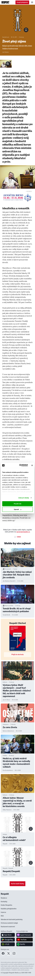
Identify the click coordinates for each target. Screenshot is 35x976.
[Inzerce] (17, 197)
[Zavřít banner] (32, 465)
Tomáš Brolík (6, 615)
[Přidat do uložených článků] (31, 563)
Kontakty (4, 902)
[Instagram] (14, 955)
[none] (7, 63)
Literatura (5, 724)
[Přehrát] (26, 563)
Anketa (5, 834)
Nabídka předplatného (8, 909)
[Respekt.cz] (5, 2)
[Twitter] (8, 955)
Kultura (5, 682)
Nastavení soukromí (8, 927)
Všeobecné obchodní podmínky (12, 920)
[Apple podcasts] (24, 935)
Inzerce (3, 912)
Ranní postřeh (9, 605)
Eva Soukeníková (8, 770)
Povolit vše (17, 503)
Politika (5, 755)
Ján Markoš (6, 581)
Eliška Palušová (7, 810)
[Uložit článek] (26, 30)
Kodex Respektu (6, 905)
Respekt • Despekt (8, 868)
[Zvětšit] (6, 64)
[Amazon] (8, 944)
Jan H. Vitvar (6, 700)
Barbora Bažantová (8, 731)
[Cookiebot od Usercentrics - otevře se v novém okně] (20, 465)
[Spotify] (24, 944)
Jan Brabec (5, 52)
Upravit (16, 509)
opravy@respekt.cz (23, 532)
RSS (2, 916)
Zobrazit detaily (23, 498)
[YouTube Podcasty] (24, 940)
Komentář (8, 569)
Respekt (5, 844)
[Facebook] (3, 955)
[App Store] (8, 935)
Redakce (4, 898)
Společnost (5, 37)
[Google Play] (8, 940)
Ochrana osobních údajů (9, 923)
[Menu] (32, 2)
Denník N (12, 581)
